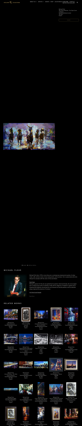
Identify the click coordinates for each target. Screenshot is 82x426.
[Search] (77, 2)
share (24, 265)
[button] (33, 1)
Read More (31, 296)
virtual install (32, 265)
